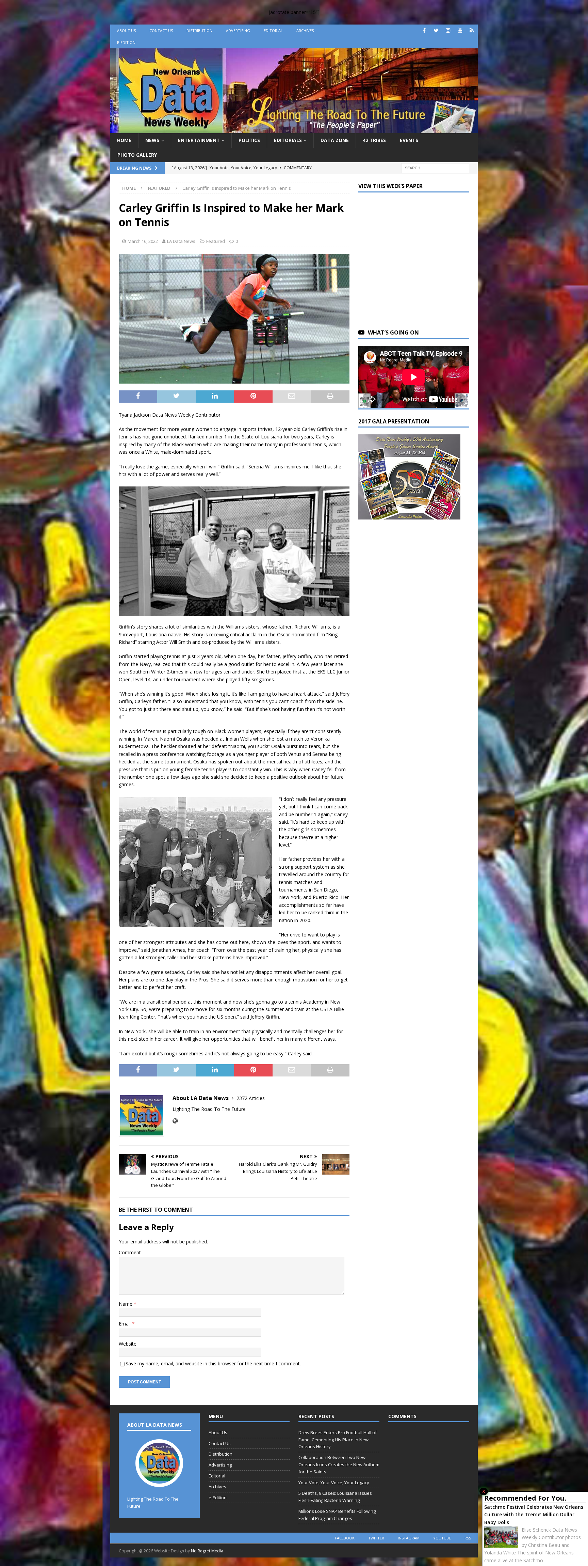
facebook (345, 1537)
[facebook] (424, 30)
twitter (376, 1537)
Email (125, 1323)
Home (124, 140)
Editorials (288, 140)
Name (126, 1304)
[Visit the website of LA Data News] (175, 1121)
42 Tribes (374, 140)
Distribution (199, 30)
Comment (130, 1252)
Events (409, 140)
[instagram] (448, 30)
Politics (249, 140)
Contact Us (161, 30)
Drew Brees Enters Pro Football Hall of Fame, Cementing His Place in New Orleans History (337, 1439)
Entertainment (199, 140)
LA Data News (181, 241)
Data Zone (335, 140)
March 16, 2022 (143, 241)
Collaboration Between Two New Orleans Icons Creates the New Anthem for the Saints (338, 1464)
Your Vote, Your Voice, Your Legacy (333, 1482)
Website (127, 1343)
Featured (215, 241)
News (152, 140)
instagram (409, 1537)
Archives (305, 30)
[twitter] (436, 30)
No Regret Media (207, 1551)
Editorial (273, 30)
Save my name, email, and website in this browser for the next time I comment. (213, 1363)
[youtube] (460, 30)
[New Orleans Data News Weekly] (294, 129)
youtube (442, 1537)
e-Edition (126, 42)
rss (467, 1537)
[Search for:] (435, 167)
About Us (126, 30)
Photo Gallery (137, 155)
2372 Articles (250, 1098)
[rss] (472, 30)
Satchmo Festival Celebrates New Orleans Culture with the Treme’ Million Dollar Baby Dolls (533, 1514)
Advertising (238, 30)
